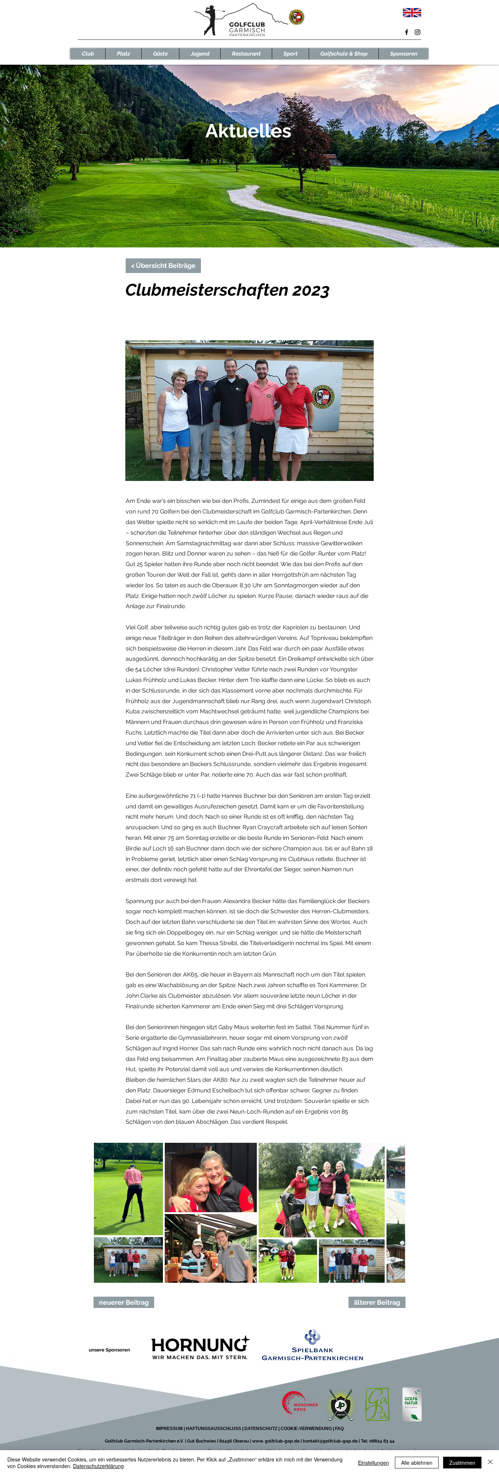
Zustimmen (462, 1462)
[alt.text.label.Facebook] (406, 32)
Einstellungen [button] (373, 1462)
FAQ (339, 1428)
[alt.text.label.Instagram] (417, 32)
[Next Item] (392, 1212)
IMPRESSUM (169, 1428)
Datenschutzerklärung (98, 1466)
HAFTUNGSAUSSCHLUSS (213, 1428)
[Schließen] (490, 1462)
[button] (88, 53)
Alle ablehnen (417, 1462)
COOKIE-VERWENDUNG (307, 1428)
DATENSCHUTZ (260, 1428)
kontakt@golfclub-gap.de (330, 1441)
